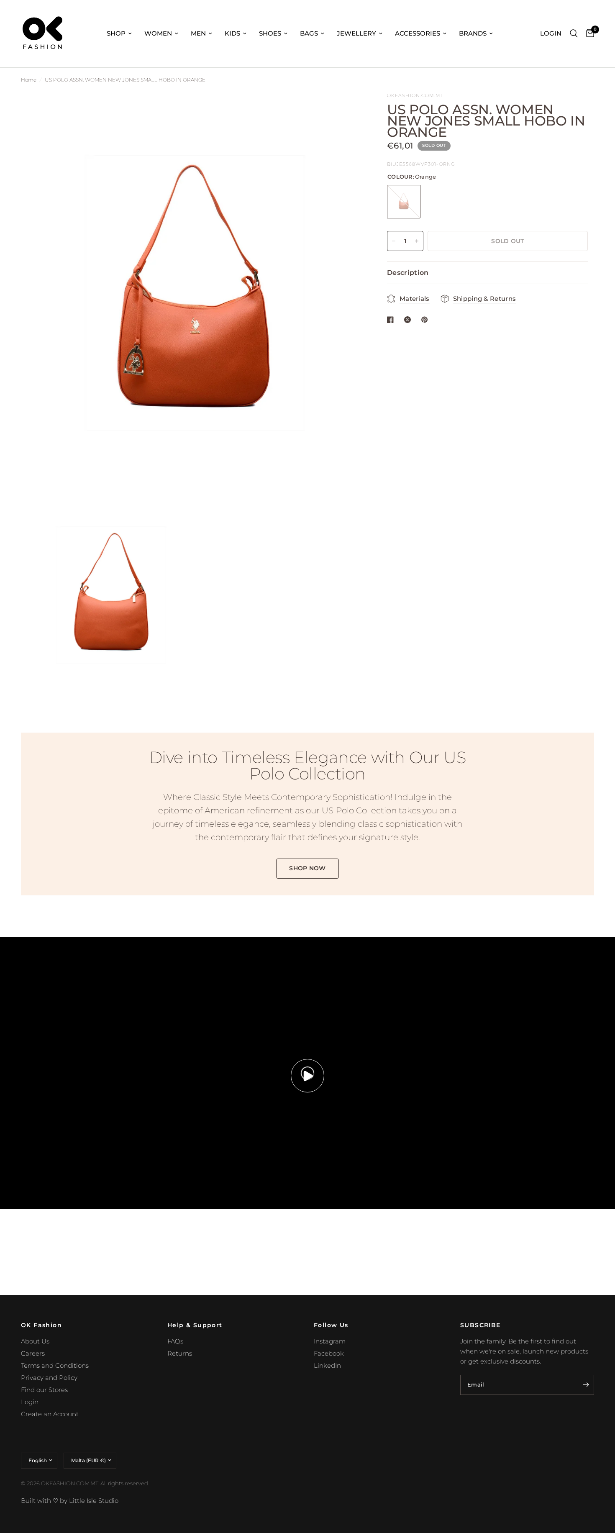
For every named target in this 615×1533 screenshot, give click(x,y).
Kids (232, 33)
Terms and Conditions (55, 1365)
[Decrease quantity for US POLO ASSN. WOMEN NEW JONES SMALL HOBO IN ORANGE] (393, 241)
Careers (33, 1353)
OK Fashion (41, 1325)
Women (158, 33)
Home (28, 80)
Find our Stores (44, 1390)
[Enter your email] (585, 1385)
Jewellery (356, 33)
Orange (403, 201)
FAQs (175, 1341)
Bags (309, 33)
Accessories (417, 33)
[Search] (574, 33)
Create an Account (50, 1414)
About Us (35, 1341)
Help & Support (195, 1325)
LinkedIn (327, 1365)
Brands (473, 33)
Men (198, 33)
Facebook (329, 1353)
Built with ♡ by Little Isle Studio (69, 1501)
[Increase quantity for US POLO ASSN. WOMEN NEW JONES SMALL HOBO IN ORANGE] (416, 241)
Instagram (330, 1341)
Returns (179, 1353)
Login (29, 1402)
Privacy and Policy (49, 1378)
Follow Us (331, 1325)
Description (408, 273)
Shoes (270, 33)
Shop (116, 33)
